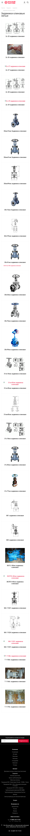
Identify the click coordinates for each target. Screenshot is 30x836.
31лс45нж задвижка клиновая (15, 388)
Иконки (15, 811)
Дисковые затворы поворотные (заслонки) (15, 771)
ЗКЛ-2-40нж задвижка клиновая (15, 566)
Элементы (15, 813)
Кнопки (15, 808)
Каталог (15, 768)
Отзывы (15, 765)
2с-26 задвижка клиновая (15, 57)
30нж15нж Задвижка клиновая (15, 131)
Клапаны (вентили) (15, 775)
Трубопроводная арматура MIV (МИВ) (15, 790)
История (15, 754)
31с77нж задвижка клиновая (15, 491)
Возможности (15, 804)
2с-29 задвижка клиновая (15, 105)
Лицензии (15, 756)
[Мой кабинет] (24, 2)
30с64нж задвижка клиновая (15, 295)
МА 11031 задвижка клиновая (15, 647)
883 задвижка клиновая (15, 540)
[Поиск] (27, 2)
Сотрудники (15, 760)
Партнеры (15, 758)
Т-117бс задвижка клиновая (15, 707)
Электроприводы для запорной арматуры (15, 796)
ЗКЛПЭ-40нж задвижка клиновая (15, 582)
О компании (15, 752)
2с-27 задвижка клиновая (15, 70)
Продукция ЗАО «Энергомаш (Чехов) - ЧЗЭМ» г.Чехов (15, 782)
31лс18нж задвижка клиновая (15, 374)
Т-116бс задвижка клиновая (15, 681)
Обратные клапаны (15, 780)
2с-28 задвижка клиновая (15, 92)
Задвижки (15, 773)
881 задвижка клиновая (15, 515)
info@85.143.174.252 (16, 831)
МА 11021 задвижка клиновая (15, 608)
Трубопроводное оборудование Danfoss (15, 792)
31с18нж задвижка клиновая (15, 439)
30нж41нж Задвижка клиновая (15, 157)
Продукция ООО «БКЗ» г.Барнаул (15, 788)
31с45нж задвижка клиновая (15, 465)
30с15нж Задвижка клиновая (15, 210)
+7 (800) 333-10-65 (15, 819)
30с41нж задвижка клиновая (15, 262)
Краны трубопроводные (15, 777)
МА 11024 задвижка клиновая (15, 632)
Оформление (15, 806)
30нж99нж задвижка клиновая (15, 184)
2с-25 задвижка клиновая (15, 36)
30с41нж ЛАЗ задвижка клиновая (12, 265)
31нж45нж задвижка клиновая (15, 414)
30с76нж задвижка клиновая (15, 321)
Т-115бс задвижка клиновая (15, 660)
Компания (15, 749)
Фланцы (15, 794)
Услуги (15, 800)
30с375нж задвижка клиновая (15, 236)
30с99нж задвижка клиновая (15, 350)
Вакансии (15, 762)
